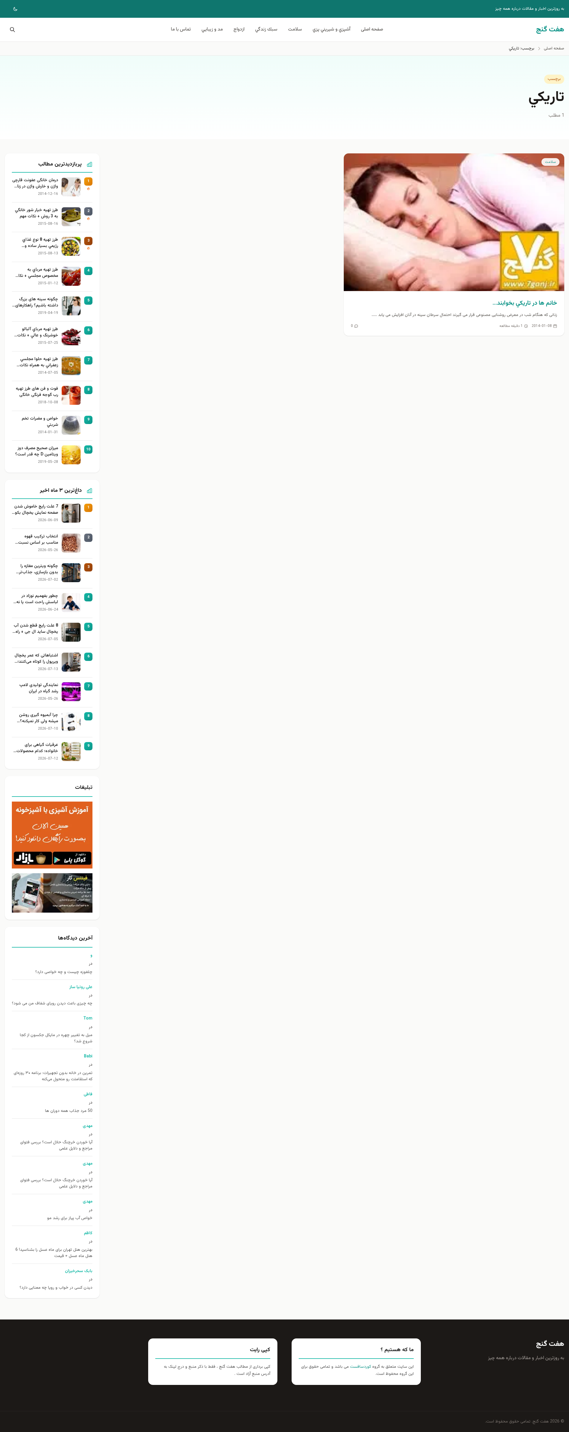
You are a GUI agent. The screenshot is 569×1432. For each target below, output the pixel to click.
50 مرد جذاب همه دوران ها (68, 1111)
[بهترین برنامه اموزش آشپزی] (52, 835)
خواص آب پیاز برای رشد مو (69, 1218)
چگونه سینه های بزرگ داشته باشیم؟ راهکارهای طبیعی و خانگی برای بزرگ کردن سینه (36, 302)
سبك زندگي (266, 29)
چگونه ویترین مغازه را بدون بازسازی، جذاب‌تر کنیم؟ (38, 569)
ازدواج (239, 29)
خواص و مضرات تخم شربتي (40, 422)
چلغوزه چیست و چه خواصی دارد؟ (63, 972)
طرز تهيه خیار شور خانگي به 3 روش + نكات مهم (36, 213)
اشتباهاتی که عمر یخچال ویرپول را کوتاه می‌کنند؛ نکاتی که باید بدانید (36, 659)
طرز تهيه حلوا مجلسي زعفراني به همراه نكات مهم (39, 362)
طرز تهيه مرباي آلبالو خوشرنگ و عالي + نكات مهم (37, 332)
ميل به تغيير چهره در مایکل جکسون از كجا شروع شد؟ (56, 1038)
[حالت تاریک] (11, 8)
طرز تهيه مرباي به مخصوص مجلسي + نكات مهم (36, 273)
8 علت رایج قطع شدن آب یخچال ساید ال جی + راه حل (36, 629)
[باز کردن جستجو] (11, 29)
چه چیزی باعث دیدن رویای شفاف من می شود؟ (52, 1004)
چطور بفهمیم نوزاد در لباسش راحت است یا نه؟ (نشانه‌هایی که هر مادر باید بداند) (36, 599)
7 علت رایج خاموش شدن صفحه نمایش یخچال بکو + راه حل (36, 510)
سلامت (295, 29)
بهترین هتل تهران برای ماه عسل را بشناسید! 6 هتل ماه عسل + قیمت (53, 1253)
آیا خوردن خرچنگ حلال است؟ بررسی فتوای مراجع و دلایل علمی (56, 1145)
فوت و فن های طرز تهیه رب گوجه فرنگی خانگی (37, 392)
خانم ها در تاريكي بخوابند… (525, 303)
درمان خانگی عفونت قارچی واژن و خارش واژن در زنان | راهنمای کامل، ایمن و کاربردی (35, 183)
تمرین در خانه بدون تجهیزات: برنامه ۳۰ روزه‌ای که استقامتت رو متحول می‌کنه (53, 1076)
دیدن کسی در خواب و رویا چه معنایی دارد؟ (56, 1288)
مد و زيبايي (212, 29)
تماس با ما (181, 29)
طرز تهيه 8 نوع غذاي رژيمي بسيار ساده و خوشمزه (40, 243)
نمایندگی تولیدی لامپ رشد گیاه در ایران (38, 688)
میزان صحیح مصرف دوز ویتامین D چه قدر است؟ (36, 451)
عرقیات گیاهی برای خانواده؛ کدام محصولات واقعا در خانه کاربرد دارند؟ (35, 748)
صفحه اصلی (372, 29)
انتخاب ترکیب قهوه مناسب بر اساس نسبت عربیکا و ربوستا (38, 540)
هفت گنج (550, 1344)
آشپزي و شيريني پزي (331, 29)
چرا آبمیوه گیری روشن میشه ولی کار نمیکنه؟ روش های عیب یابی (38, 718)
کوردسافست (360, 1367)
